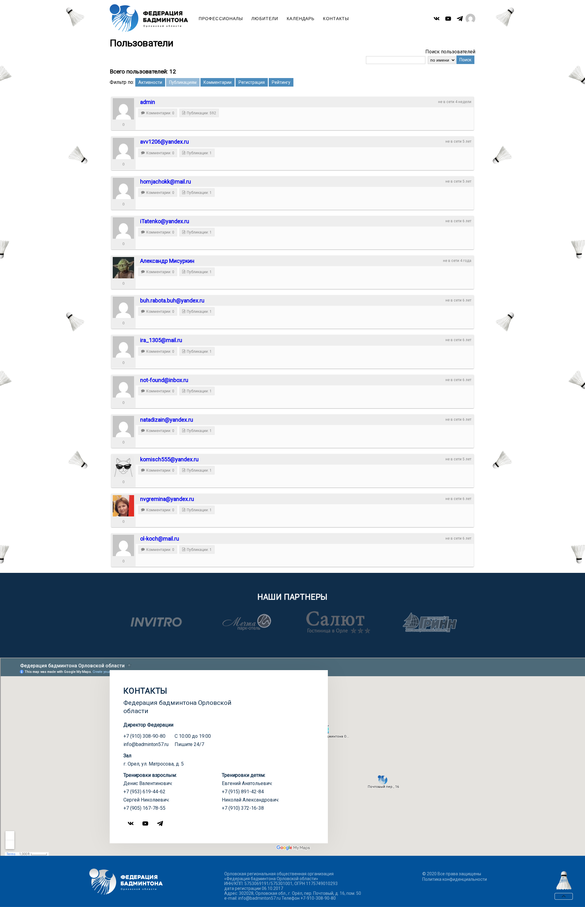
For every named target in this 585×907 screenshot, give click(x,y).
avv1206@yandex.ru (164, 141)
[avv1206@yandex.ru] (123, 148)
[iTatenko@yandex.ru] (123, 228)
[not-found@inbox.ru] (123, 387)
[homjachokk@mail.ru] (123, 188)
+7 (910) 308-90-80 (144, 736)
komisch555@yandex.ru (169, 459)
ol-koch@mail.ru (159, 538)
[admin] (123, 109)
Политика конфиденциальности (454, 879)
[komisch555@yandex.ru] (123, 466)
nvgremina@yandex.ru (167, 499)
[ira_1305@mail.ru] (123, 347)
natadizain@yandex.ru (166, 419)
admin (147, 102)
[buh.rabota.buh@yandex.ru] (123, 307)
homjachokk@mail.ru (165, 181)
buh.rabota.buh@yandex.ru (172, 300)
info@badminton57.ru (145, 744)
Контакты (336, 18)
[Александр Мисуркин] (123, 267)
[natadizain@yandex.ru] (123, 426)
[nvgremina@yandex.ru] (123, 505)
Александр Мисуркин (167, 261)
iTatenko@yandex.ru (164, 221)
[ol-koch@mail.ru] (123, 545)
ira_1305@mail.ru (161, 340)
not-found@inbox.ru (164, 380)
